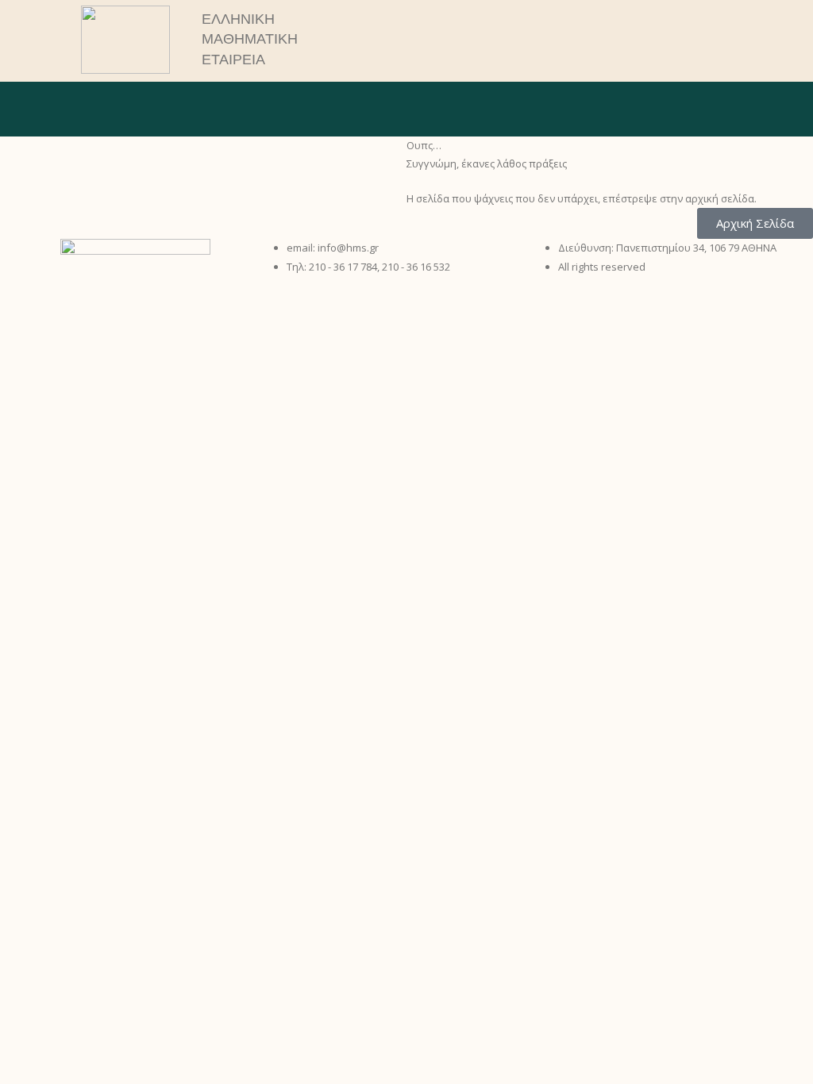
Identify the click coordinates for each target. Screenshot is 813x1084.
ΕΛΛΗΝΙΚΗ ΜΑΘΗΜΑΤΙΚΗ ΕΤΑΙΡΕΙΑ (250, 39)
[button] (659, 40)
